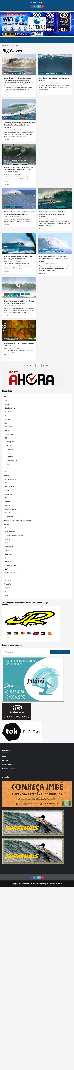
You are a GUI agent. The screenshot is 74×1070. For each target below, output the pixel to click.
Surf (6, 543)
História (8, 501)
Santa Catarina (10, 513)
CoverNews (50, 883)
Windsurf (8, 561)
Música (7, 498)
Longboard (8, 554)
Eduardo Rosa (8, 174)
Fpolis (9, 464)
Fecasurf (27, 294)
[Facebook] (31, 6)
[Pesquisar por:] (27, 652)
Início (4, 756)
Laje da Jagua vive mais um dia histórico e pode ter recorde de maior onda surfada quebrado (53, 214)
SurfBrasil (14, 296)
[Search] (69, 39)
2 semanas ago (19, 85)
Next (46, 365)
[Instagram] (35, 6)
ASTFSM (6, 294)
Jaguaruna (17, 117)
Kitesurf (8, 558)
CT (6, 400)
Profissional (9, 427)
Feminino (8, 419)
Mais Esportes (8, 546)
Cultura (20, 251)
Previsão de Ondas (10, 509)
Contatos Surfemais (8, 769)
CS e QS (7, 404)
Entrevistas (52, 207)
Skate (7, 528)
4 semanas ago (54, 82)
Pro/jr (7, 415)
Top (24, 73)
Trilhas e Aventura (11, 573)
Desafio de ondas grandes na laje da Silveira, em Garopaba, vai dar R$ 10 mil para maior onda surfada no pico (18, 169)
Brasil (12, 73)
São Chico (10, 457)
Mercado (17, 73)
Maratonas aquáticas (12, 565)
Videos (60, 73)
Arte (5, 251)
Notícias (23, 117)
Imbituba (52, 73)
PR (6, 471)
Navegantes (10, 442)
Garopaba (23, 160)
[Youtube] (42, 6)
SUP (6, 569)
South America (10, 408)
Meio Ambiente (7, 162)
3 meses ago (18, 129)
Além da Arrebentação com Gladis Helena (17, 520)
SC (20, 73)
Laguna (12, 207)
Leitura (7, 505)
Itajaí (8, 468)
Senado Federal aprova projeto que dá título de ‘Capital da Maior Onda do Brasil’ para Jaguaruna (19, 124)
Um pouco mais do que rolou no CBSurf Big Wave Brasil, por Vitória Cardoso (18, 257)
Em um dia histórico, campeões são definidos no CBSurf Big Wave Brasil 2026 (19, 302)
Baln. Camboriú (12, 460)
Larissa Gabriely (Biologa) (15, 535)
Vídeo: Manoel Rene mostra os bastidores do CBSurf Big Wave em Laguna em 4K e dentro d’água (54, 258)
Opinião (6, 524)
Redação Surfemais (9, 85)
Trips (6, 483)
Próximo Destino (10, 479)
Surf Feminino (9, 434)
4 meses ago (16, 174)
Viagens (6, 475)
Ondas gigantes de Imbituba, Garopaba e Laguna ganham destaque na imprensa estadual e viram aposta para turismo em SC (18, 80)
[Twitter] (39, 6)
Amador (8, 430)
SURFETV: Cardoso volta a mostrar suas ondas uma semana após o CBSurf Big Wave (19, 213)
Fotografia (8, 494)
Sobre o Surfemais (8, 764)
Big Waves (6, 73)
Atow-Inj (11, 294)
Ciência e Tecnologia (15, 160)
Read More (6, 95)
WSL (65, 73)
